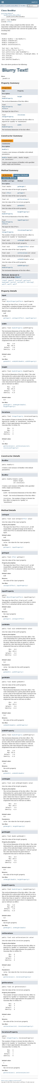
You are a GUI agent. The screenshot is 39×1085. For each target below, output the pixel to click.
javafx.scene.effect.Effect (12, 15)
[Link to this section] (20, 83)
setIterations (22, 253)
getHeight (21, 186)
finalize (18, 280)
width (19, 125)
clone (4, 280)
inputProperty (22, 220)
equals (10, 280)
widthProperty (22, 265)
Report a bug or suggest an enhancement (10, 1080)
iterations (21, 115)
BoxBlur (23, 6)
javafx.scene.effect (12, 6)
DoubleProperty (7, 98)
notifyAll (20, 282)
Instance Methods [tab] (21, 175)
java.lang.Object (6, 13)
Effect (9, 21)
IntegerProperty (7, 116)
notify (12, 282)
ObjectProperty (7, 106)
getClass (26, 280)
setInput (21, 246)
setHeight (21, 240)
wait (3, 284)
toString (30, 282)
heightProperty (23, 212)
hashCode (5, 282)
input (19, 104)
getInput (21, 193)
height (20, 96)
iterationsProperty (24, 230)
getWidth (21, 205)
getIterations (22, 199)
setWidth (21, 259)
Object (17, 277)
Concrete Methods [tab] (9, 178)
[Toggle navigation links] (2, 2)
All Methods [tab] (6, 175)
